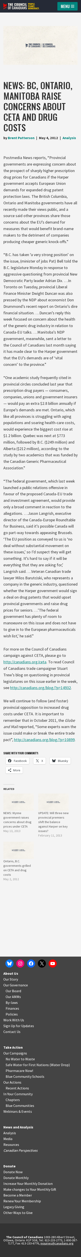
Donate (9, 1166)
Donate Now (12, 1172)
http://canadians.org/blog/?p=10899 (44, 739)
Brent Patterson (21, 138)
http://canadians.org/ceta (24, 661)
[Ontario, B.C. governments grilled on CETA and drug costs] (18, 850)
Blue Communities (20, 1105)
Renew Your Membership (22, 1201)
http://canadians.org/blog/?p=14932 (40, 687)
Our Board (13, 991)
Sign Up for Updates (18, 1026)
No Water (13, 1059)
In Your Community (18, 1094)
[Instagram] (20, 963)
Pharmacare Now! (19, 1070)
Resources (11, 1144)
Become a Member (17, 1195)
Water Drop (60, 1065)
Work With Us (13, 1020)
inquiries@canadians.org (57, 1243)
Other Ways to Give (18, 1212)
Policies (12, 1014)
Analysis (69, 138)
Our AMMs (13, 996)
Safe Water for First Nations (27, 1065)
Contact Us (11, 1031)
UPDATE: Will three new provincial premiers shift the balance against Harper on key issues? (53, 822)
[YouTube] (53, 963)
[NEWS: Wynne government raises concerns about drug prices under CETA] (18, 802)
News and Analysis (18, 1127)
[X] (42, 963)
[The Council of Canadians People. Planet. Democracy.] (21, 6)
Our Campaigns (15, 1053)
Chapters (13, 1099)
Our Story (10, 979)
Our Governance (15, 985)
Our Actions (12, 1082)
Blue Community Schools (25, 1076)
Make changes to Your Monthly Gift (29, 1189)
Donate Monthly (16, 1177)
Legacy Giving (13, 1207)
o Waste (28, 1059)
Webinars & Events (17, 1111)
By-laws (12, 1002)
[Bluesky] (9, 963)
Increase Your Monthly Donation (28, 1183)
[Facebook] (31, 963)
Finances (12, 1008)
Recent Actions (17, 1088)
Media (7, 1138)
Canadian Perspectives (20, 1150)
